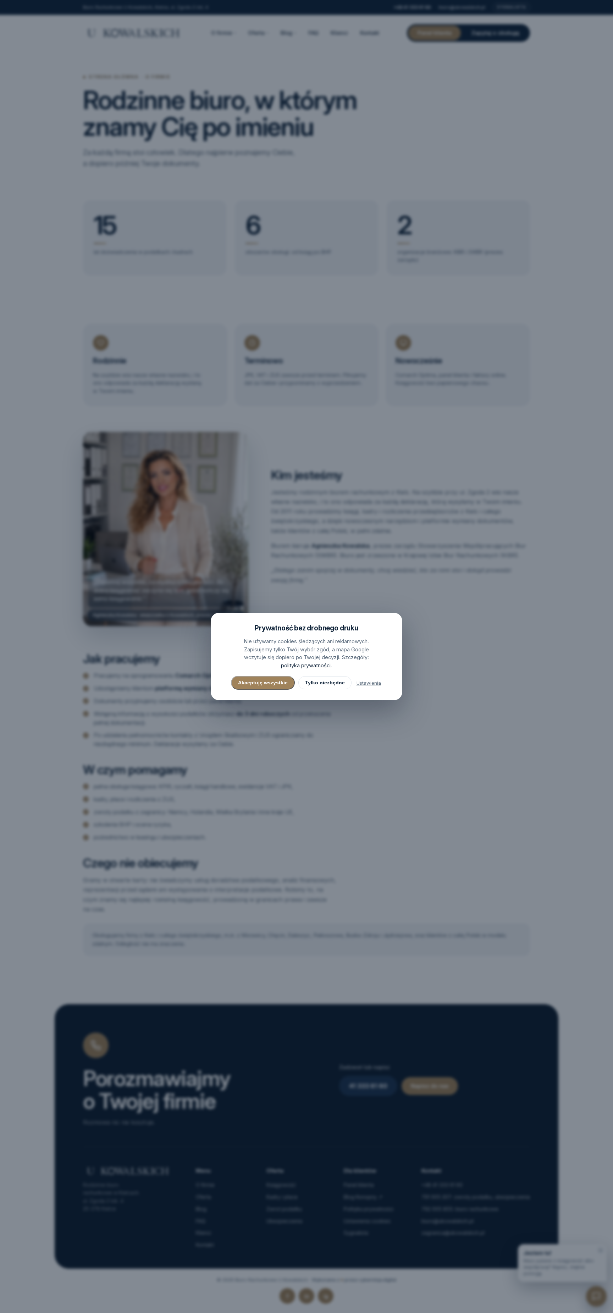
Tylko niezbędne (325, 682)
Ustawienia (369, 683)
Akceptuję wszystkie (263, 682)
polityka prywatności (306, 665)
